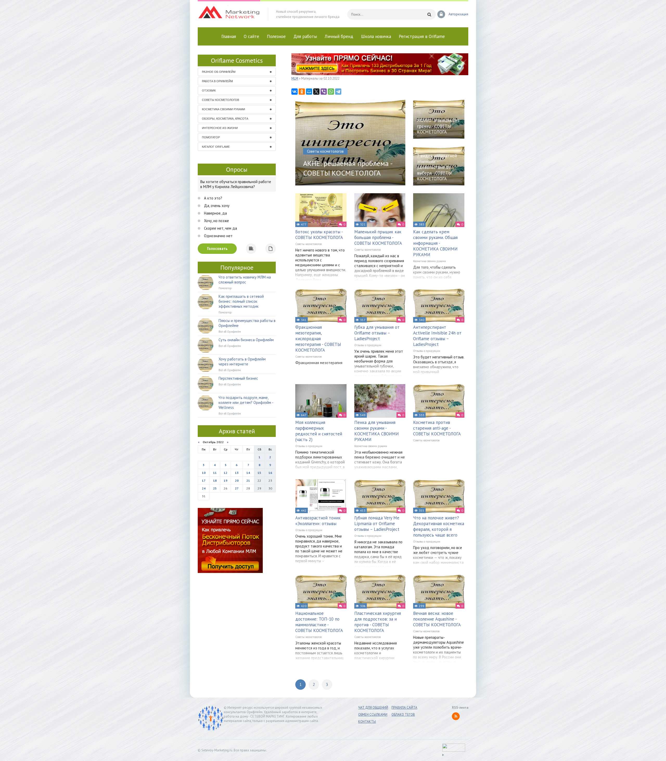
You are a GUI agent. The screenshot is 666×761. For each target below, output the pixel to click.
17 (204, 480)
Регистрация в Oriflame (422, 36)
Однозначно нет (218, 235)
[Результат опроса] (251, 248)
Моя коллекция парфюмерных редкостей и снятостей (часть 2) (318, 431)
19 (225, 480)
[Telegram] (338, 91)
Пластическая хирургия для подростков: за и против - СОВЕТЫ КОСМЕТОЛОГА (377, 621)
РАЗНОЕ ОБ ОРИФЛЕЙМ (218, 71)
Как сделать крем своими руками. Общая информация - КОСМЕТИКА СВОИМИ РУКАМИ (435, 243)
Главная (228, 36)
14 (248, 473)
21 (248, 480)
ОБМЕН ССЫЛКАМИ (372, 714)
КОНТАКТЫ (367, 721)
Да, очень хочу (216, 205)
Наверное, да (215, 213)
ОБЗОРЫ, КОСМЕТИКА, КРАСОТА (225, 118)
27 (237, 488)
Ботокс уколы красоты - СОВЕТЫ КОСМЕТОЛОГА (319, 234)
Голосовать (217, 248)
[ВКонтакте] (294, 91)
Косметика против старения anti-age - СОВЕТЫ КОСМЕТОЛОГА (437, 428)
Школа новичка (376, 36)
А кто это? (212, 198)
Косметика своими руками (429, 261)
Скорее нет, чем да (220, 228)
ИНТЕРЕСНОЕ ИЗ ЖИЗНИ (220, 128)
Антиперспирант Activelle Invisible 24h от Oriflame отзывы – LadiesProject (437, 335)
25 (215, 488)
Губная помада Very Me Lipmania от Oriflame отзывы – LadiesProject (376, 523)
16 (270, 473)
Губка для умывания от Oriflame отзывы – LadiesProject (377, 332)
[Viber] (324, 91)
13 (237, 473)
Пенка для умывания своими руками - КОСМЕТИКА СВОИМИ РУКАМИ (376, 431)
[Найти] (429, 14)
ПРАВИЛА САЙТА (404, 707)
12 (225, 473)
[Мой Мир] (309, 91)
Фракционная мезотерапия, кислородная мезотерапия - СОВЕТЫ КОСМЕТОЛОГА (318, 338)
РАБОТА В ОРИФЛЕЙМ (217, 81)
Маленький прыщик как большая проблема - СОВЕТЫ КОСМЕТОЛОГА (378, 237)
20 (237, 480)
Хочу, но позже (216, 220)
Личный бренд (339, 36)
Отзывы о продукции (367, 345)
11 (215, 473)
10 (204, 473)
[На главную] (229, 14)
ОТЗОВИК (209, 90)
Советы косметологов (308, 244)
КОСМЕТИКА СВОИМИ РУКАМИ (223, 109)
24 (204, 488)
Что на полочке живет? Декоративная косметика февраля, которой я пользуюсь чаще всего (438, 526)
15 (259, 473)
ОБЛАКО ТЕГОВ (403, 714)
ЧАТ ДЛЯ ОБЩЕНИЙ (373, 707)
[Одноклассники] (302, 91)
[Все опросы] (270, 248)
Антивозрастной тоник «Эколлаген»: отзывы (318, 520)
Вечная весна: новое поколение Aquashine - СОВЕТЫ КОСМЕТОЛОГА (437, 619)
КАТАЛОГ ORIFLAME (216, 146)
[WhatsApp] (331, 91)
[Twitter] (316, 91)
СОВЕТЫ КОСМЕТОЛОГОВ (220, 99)
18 (215, 480)
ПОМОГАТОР (211, 137)
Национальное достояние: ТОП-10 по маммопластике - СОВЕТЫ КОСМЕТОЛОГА (319, 621)
